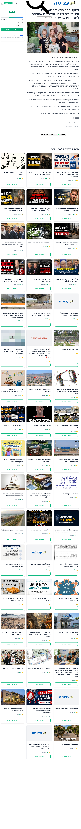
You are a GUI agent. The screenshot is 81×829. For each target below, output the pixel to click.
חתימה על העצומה (66, 184)
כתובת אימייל (19, 25)
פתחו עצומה (8, 3)
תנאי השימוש (8, 34)
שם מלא (21, 22)
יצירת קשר (3, 37)
